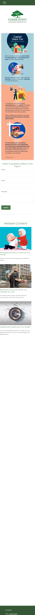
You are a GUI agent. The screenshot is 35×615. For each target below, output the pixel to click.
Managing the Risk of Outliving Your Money (15, 254)
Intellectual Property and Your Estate (15, 327)
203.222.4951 (13, 614)
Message (4, 191)
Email (3, 180)
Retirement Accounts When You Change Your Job (13, 291)
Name (3, 169)
